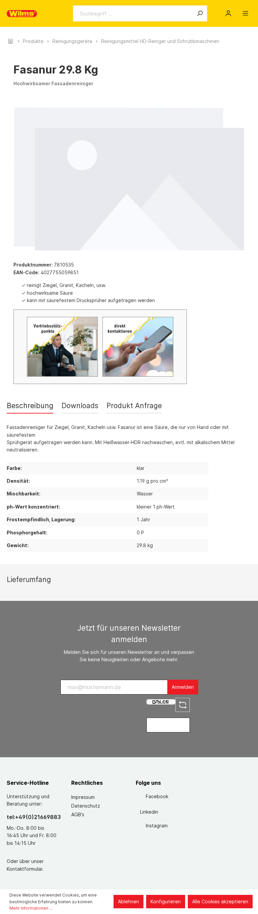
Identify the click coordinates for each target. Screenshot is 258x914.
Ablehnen (128, 901)
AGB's (77, 814)
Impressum (83, 797)
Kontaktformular (24, 869)
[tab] (30, 405)
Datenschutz (85, 806)
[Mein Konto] (228, 13)
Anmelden (183, 687)
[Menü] (245, 13)
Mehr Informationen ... (30, 908)
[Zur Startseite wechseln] (22, 13)
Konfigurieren (165, 901)
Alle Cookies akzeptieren (220, 901)
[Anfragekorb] (237, 11)
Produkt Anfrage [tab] (134, 405)
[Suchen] (199, 13)
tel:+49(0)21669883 (32, 817)
